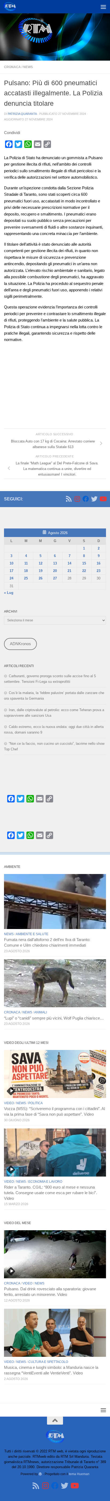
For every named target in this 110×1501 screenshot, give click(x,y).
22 (84, 571)
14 (69, 563)
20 (55, 571)
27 (55, 578)
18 (26, 571)
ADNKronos (20, 644)
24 (11, 578)
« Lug (8, 593)
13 (55, 563)
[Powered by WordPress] (40, 1474)
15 (84, 563)
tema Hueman (79, 1474)
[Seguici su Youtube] (103, 499)
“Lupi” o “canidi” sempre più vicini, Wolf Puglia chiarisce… (54, 1018)
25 (26, 578)
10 (11, 563)
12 (40, 563)
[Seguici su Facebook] (85, 499)
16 (98, 563)
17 (11, 571)
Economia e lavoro (45, 1181)
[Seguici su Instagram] (77, 499)
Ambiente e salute (32, 934)
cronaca (12, 67)
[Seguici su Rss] (68, 499)
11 (26, 563)
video (9, 1103)
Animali (40, 1012)
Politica (35, 1103)
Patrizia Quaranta (22, 113)
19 (40, 571)
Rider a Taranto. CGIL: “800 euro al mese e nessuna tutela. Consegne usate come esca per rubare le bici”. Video (50, 1193)
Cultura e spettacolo (48, 1361)
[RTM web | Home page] (11, 6)
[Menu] (103, 6)
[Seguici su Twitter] (94, 499)
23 (98, 571)
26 (40, 578)
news (28, 67)
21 (69, 571)
